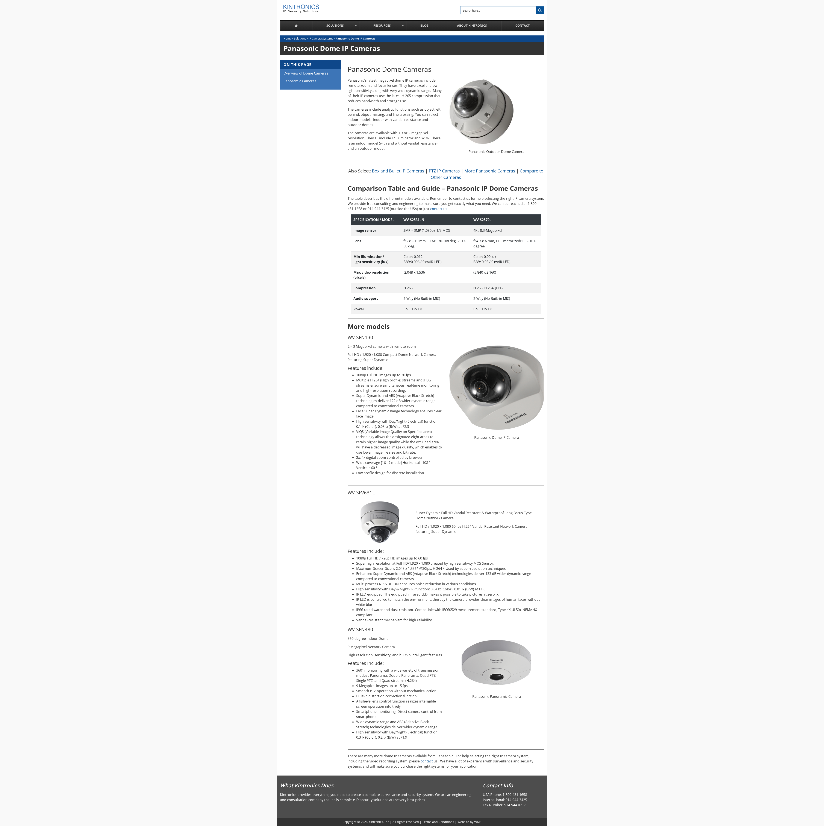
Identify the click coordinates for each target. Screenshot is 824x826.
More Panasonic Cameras (489, 171)
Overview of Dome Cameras (305, 73)
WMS (478, 822)
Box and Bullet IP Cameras (398, 171)
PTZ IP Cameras (444, 171)
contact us (438, 208)
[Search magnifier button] (540, 10)
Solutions (300, 38)
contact (427, 761)
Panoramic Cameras (299, 81)
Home (287, 38)
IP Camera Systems (321, 38)
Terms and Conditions (438, 822)
